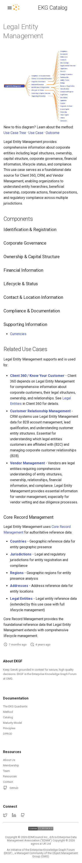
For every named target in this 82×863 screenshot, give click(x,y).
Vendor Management (27, 463)
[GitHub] (23, 815)
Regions (17, 573)
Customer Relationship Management (40, 411)
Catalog (8, 717)
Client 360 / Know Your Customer (37, 376)
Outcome (52, 133)
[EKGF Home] (20, 8)
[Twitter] (5, 815)
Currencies (18, 334)
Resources (10, 776)
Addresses (19, 586)
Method (8, 711)
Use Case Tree (14, 133)
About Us (9, 760)
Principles (9, 728)
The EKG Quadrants (15, 706)
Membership (11, 765)
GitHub (14, 788)
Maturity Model (12, 722)
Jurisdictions (20, 554)
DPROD (7, 733)
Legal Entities (21, 599)
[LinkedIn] (14, 815)
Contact (8, 781)
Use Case (35, 133)
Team (6, 771)
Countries (18, 541)
